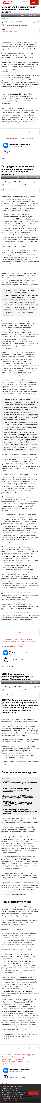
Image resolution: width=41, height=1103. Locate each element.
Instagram (30, 139)
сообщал (8, 920)
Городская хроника (21, 644)
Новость (22, 139)
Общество (21, 646)
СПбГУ (16, 829)
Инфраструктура (26, 639)
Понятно (33, 1093)
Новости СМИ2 (7, 158)
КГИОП (5, 827)
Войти (34, 2)
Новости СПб (15, 642)
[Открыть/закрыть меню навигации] (24, 2)
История (17, 1055)
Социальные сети (11, 139)
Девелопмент (16, 1057)
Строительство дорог (8, 646)
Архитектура (27, 1057)
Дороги (16, 639)
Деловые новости (7, 1059)
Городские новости (7, 644)
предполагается (22, 214)
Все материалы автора (9, 31)
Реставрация (6, 1057)
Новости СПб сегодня (28, 642)
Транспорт (5, 642)
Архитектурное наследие (29, 1055)
